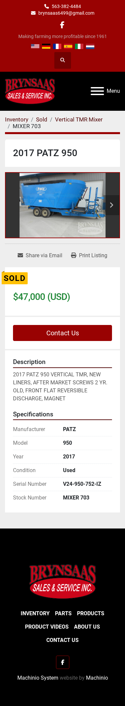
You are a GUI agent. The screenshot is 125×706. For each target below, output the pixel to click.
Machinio (97, 678)
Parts (63, 613)
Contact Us (62, 333)
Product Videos (47, 627)
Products (90, 613)
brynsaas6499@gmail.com (66, 13)
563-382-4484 (66, 6)
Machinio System (37, 678)
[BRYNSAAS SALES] (62, 581)
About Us (87, 627)
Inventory (35, 613)
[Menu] (97, 91)
